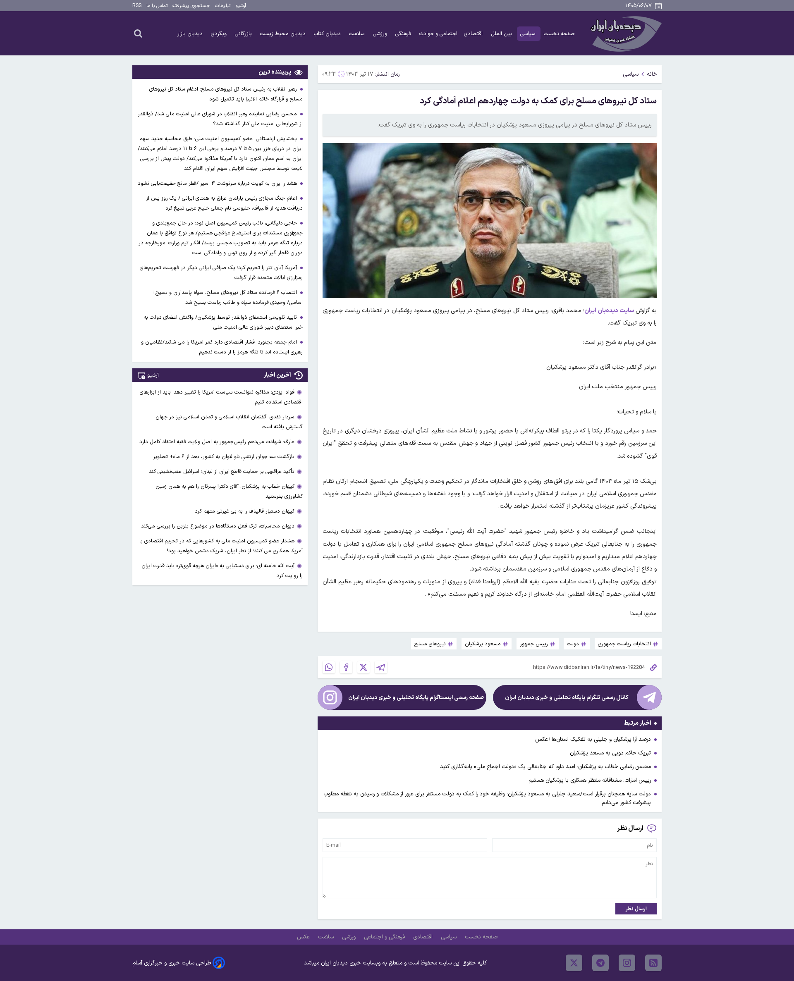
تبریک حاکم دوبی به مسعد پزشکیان (610, 753)
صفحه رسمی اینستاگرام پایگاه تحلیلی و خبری (416, 697)
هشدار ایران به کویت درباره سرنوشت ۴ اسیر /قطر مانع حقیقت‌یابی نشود (218, 183)
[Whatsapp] (329, 667)
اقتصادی (474, 34)
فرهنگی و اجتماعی (385, 937)
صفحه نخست (559, 34)
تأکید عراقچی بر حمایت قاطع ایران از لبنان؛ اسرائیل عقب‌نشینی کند (221, 471)
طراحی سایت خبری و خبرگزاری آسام (171, 963)
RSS (136, 6)
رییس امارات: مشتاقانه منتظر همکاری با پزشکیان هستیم (590, 780)
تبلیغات (222, 6)
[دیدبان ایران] (625, 33)
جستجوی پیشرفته (191, 6)
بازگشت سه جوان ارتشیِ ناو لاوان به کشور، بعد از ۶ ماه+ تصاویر (223, 457)
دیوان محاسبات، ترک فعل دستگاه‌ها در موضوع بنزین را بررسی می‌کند (217, 526)
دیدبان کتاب (328, 34)
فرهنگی (404, 34)
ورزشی (381, 34)
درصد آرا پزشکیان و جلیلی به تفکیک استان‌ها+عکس (593, 739)
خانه (652, 74)
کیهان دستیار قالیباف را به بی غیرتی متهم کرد (244, 511)
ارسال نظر (636, 909)
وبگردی (219, 34)
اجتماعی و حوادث (438, 34)
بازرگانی (244, 34)
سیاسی (528, 34)
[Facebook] (346, 667)
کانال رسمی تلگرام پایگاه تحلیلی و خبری (566, 697)
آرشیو (240, 6)
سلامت (357, 34)
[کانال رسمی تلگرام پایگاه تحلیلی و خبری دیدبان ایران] (649, 697)
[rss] (653, 963)
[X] (363, 667)
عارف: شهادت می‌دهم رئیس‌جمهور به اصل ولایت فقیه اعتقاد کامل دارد (216, 442)
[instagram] (627, 963)
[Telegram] (381, 667)
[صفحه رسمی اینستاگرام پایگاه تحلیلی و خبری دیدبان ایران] (330, 697)
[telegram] (600, 963)
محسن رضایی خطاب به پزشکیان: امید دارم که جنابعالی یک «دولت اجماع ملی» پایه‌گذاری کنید (545, 766)
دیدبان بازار (190, 34)
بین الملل (502, 34)
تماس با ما (156, 6)
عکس (304, 937)
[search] (138, 33)
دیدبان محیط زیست (283, 34)
